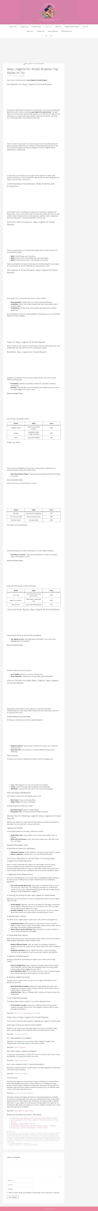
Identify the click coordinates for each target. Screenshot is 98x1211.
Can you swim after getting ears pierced (26, 1013)
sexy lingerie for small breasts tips (15, 1140)
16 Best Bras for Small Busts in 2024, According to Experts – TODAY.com (33, 1126)
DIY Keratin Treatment (21, 1034)
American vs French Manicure (23, 1093)
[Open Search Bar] (46, 36)
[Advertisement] (33, 52)
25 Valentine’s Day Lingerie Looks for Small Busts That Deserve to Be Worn (34, 1118)
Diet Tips (58, 26)
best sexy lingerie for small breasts (16, 1133)
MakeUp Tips (24, 26)
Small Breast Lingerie (20, 1073)
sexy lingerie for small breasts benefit (46, 1134)
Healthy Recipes (53, 31)
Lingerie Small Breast (20, 1060)
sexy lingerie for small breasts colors (31, 1136)
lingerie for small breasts (50, 1133)
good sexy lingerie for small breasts (34, 1133)
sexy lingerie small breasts (48, 1140)
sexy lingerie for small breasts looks (15, 1139)
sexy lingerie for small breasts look (51, 1137)
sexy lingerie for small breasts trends (33, 1140)
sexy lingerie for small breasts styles (51, 1139)
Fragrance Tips (36, 26)
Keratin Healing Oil (20, 1047)
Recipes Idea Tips (66, 31)
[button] (51, 36)
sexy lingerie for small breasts (29, 1134)
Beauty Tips (13, 26)
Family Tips (30, 31)
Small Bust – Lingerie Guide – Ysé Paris (23, 1124)
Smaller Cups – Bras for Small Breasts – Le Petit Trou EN (29, 1127)
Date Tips (85, 26)
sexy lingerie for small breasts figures (34, 1137)
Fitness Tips (40, 31)
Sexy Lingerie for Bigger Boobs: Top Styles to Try (19, 1143)
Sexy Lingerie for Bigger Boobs (23, 1110)
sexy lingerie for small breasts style (33, 1139)
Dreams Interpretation (72, 26)
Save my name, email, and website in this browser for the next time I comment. (34, 1192)
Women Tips (48, 26)
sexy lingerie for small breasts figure (15, 1137)
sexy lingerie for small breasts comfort (50, 1136)
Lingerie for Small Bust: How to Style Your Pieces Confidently (23, 1144)
